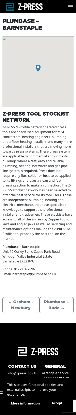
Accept (57, 403)
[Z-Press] (24, 7)
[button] (38, 68)
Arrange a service (55, 373)
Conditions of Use (55, 378)
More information (25, 403)
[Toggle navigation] (70, 7)
